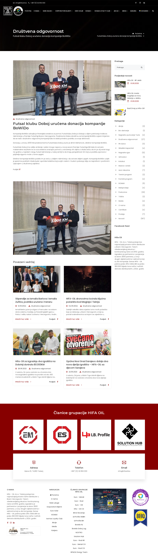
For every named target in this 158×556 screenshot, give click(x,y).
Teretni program (131, 174)
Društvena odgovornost (25, 119)
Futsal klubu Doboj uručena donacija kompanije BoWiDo (119, 36)
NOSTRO (79, 532)
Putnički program (131, 179)
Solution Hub (79, 536)
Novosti (131, 218)
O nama (36, 11)
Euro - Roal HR (79, 540)
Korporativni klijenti (63, 11)
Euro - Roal (79, 501)
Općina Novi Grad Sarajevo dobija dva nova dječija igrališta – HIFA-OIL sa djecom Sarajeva (87, 364)
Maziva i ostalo (131, 166)
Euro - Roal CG (79, 548)
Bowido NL (79, 524)
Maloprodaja (131, 188)
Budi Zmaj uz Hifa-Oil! (136, 108)
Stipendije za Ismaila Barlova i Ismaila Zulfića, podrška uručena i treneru (36, 300)
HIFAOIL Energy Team (79, 552)
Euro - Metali (79, 497)
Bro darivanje (131, 130)
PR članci (131, 144)
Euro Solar (79, 11)
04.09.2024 (73, 306)
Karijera (133, 11)
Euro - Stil (79, 505)
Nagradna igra (131, 152)
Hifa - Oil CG (79, 509)
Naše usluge (47, 11)
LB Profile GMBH (79, 517)
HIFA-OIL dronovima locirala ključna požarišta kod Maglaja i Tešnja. (86, 300)
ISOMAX (88, 11)
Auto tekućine (131, 170)
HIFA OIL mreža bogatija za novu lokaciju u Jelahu (134, 95)
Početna (28, 11)
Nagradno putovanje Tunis (131, 135)
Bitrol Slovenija (79, 513)
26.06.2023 (21, 368)
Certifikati (131, 210)
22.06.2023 (72, 372)
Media (124, 11)
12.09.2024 (21, 306)
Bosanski (144, 11)
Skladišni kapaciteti (131, 148)
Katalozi (131, 161)
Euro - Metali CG (79, 544)
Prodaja (131, 214)
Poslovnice (131, 192)
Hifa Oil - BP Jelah (134, 80)
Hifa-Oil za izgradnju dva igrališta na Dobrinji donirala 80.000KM (35, 363)
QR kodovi (131, 157)
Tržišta (131, 196)
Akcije (116, 11)
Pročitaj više (22, 319)
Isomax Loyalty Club (102, 11)
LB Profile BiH (79, 521)
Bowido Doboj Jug (79, 528)
